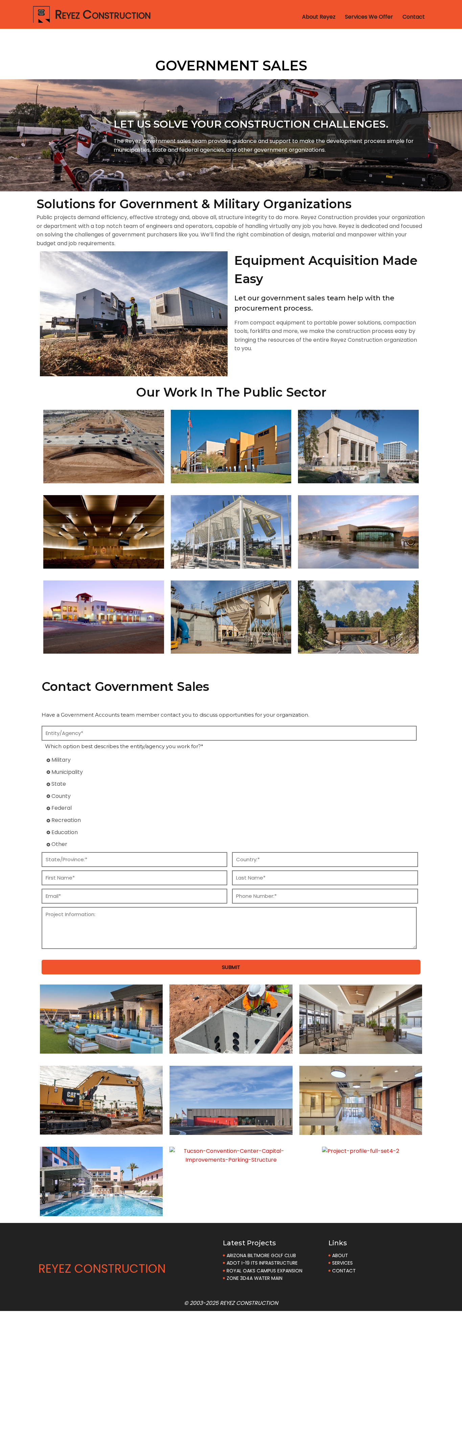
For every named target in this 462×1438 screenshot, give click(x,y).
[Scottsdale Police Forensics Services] (231, 479)
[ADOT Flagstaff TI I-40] (358, 649)
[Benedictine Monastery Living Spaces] (101, 1211)
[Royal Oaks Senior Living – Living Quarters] (360, 1049)
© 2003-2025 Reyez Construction (231, 1303)
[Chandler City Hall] (103, 564)
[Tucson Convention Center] (358, 479)
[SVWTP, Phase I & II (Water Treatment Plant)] (231, 649)
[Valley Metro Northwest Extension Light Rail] (231, 564)
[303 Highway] (103, 479)
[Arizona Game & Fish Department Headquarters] (358, 564)
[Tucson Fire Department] (103, 649)
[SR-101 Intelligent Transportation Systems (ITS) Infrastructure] (230, 1049)
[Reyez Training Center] (230, 1130)
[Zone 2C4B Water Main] (101, 1130)
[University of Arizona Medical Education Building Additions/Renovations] (360, 1131)
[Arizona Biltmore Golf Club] (101, 1049)
